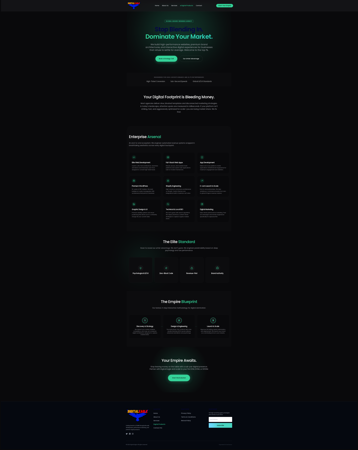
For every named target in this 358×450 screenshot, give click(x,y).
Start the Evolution (179, 378)
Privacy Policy (186, 413)
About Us (165, 6)
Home (157, 6)
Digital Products (187, 6)
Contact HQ (157, 428)
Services (174, 6)
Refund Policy (186, 421)
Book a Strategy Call (166, 59)
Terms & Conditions (188, 417)
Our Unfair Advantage (191, 59)
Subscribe (220, 425)
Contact (199, 6)
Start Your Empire (224, 6)
